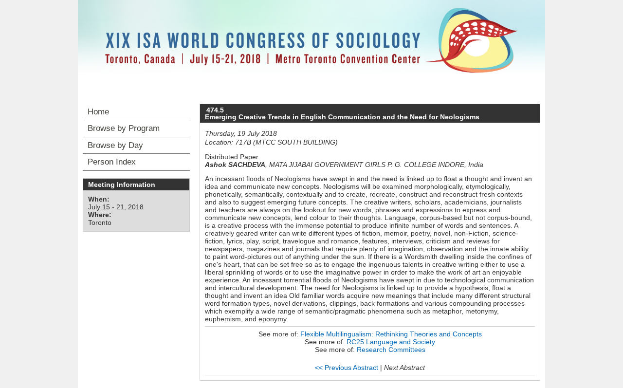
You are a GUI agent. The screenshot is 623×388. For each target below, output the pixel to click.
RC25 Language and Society (391, 342)
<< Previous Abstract (346, 367)
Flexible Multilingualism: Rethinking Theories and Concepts (391, 334)
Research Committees (391, 349)
